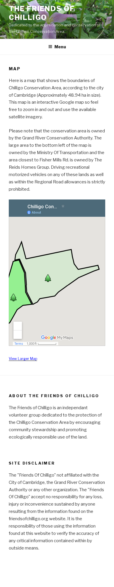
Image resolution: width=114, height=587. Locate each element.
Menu (60, 46)
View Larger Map (23, 358)
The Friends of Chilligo (42, 13)
